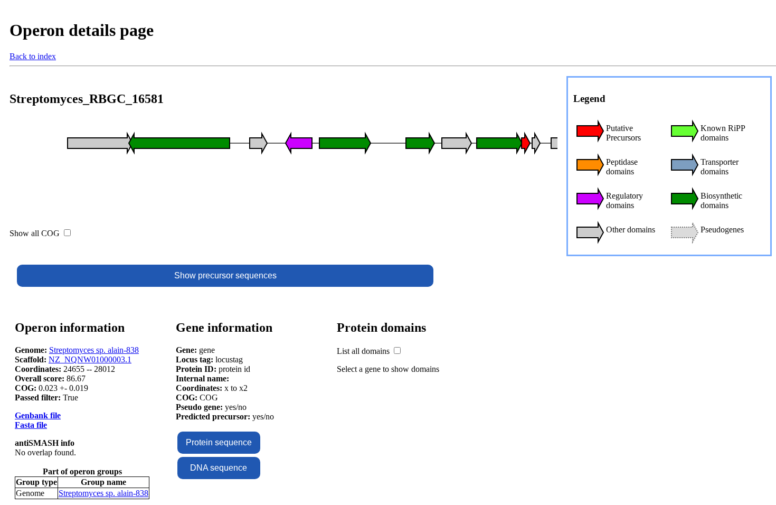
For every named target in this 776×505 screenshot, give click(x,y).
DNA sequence (218, 467)
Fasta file (31, 424)
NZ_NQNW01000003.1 (90, 359)
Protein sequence (219, 442)
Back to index (33, 56)
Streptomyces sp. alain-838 (94, 349)
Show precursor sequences (225, 275)
